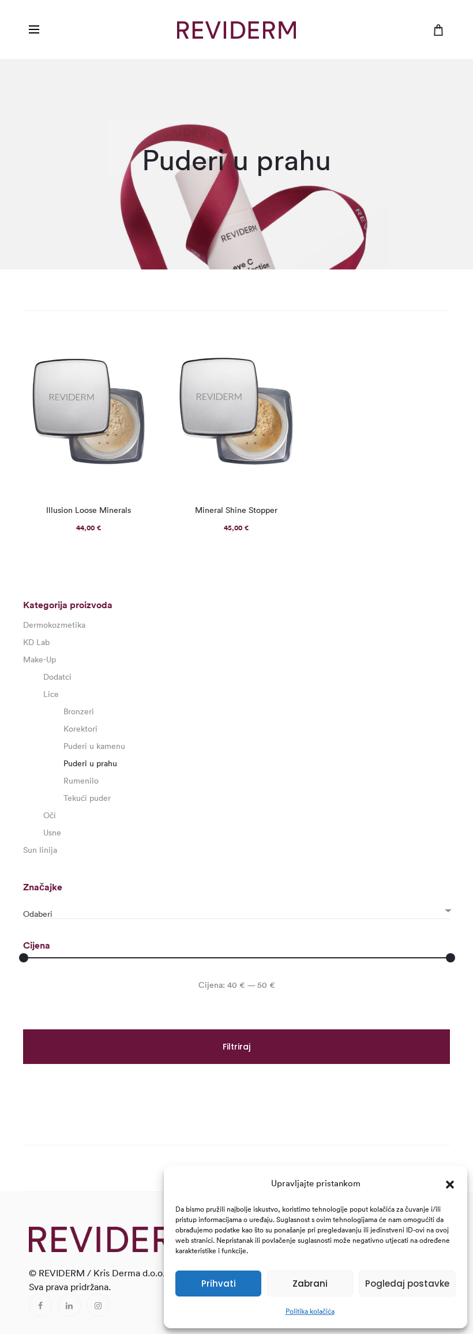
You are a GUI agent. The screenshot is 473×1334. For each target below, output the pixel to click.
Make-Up (39, 659)
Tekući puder (87, 798)
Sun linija (40, 850)
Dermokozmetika (54, 625)
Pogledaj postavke (407, 1283)
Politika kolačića (310, 1311)
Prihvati (218, 1283)
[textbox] (236, 914)
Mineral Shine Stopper (236, 510)
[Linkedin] (69, 1305)
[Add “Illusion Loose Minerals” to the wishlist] (139, 348)
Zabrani (310, 1283)
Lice (51, 694)
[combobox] (236, 909)
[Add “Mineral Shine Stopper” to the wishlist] (287, 348)
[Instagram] (98, 1305)
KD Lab (36, 642)
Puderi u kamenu (94, 746)
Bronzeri (78, 711)
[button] (450, 1183)
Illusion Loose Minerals (88, 510)
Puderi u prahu (90, 763)
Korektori (80, 729)
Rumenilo (81, 780)
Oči (49, 815)
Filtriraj (236, 1046)
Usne (52, 832)
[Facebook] (40, 1305)
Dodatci (57, 677)
